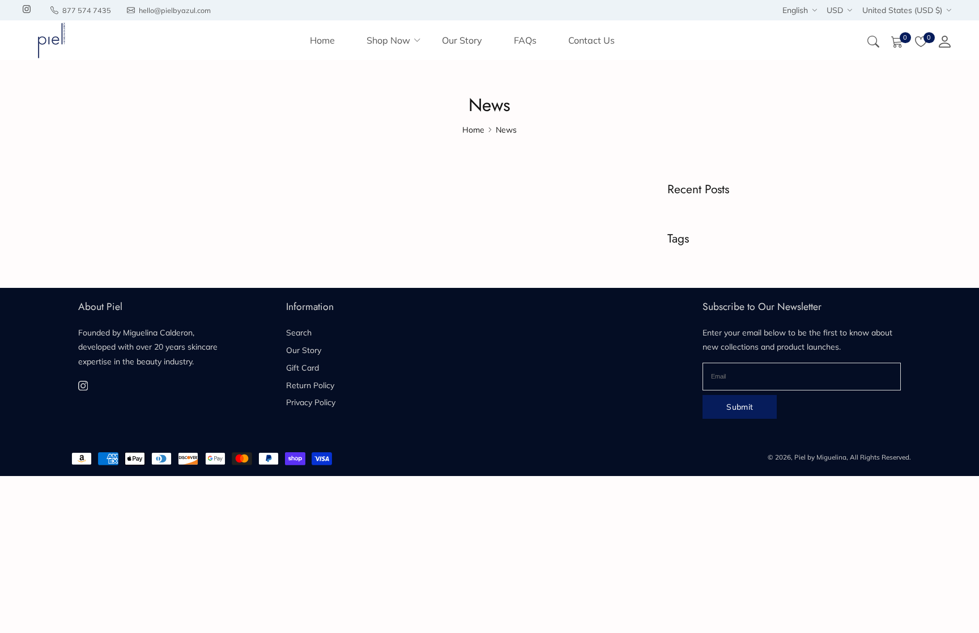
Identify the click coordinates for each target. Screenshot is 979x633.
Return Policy (310, 385)
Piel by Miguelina (820, 457)
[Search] (873, 40)
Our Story (303, 350)
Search (299, 333)
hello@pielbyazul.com (175, 10)
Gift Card (302, 368)
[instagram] (27, 10)
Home (473, 130)
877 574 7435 (86, 10)
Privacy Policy (310, 402)
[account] (944, 40)
